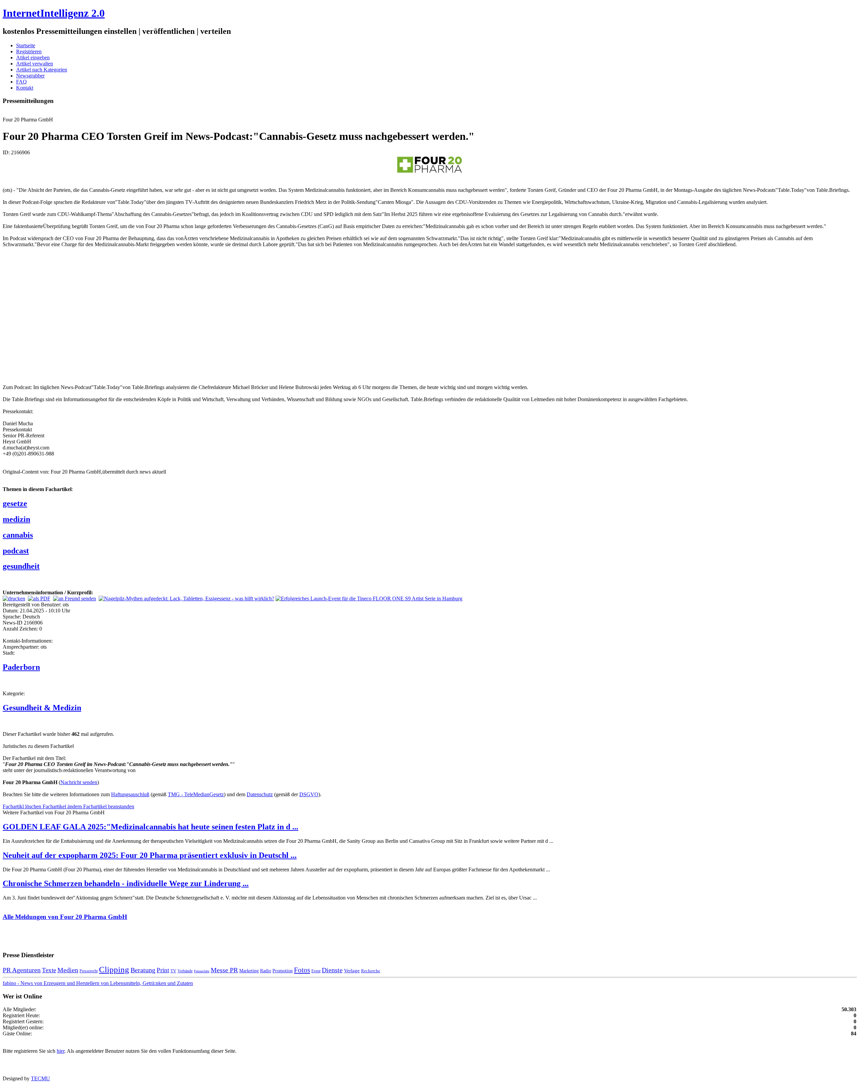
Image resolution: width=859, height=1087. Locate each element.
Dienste (332, 970)
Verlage (352, 970)
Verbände (185, 971)
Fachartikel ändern (63, 806)
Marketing (249, 970)
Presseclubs (201, 971)
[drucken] (14, 598)
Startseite (25, 45)
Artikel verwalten (34, 63)
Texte (49, 970)
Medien (67, 970)
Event (315, 971)
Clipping (114, 969)
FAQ (21, 82)
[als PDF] (39, 598)
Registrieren (29, 51)
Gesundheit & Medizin (42, 707)
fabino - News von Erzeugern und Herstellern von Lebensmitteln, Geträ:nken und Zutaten (98, 983)
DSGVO (308, 794)
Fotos (302, 970)
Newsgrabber (30, 75)
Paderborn (21, 667)
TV (173, 970)
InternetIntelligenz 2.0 (54, 13)
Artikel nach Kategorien (41, 69)
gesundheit (21, 566)
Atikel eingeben (33, 57)
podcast (16, 550)
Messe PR (224, 970)
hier (60, 1051)
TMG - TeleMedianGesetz (196, 794)
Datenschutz (260, 794)
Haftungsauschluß (130, 794)
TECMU (40, 1078)
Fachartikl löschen (23, 806)
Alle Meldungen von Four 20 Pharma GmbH (65, 916)
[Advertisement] (103, 315)
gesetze (15, 503)
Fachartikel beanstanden (108, 806)
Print (163, 970)
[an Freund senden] (74, 598)
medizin (16, 519)
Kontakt (24, 88)
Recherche (370, 970)
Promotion (282, 970)
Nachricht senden (78, 782)
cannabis (18, 535)
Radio (265, 970)
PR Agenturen (22, 970)
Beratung (143, 970)
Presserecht (89, 971)
